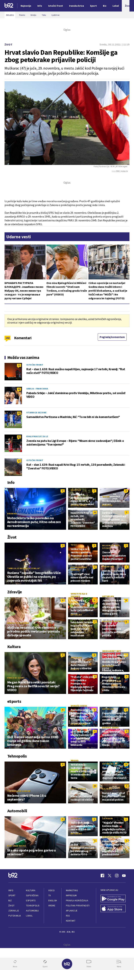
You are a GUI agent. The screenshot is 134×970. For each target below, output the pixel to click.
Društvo (76, 490)
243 (19, 413)
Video (51, 890)
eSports (30, 900)
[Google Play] (113, 899)
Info (10, 890)
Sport (12, 895)
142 (7, 338)
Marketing (72, 890)
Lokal (29, 915)
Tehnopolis (32, 905)
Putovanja (14, 915)
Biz (10, 900)
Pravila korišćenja (77, 900)
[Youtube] (124, 875)
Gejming (107, 789)
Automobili (32, 910)
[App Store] (113, 909)
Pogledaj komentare (112, 337)
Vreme (51, 905)
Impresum (71, 895)
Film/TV (74, 669)
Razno (106, 496)
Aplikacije (72, 910)
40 (19, 389)
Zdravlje (13, 910)
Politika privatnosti (78, 905)
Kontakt (71, 920)
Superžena (32, 895)
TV (49, 895)
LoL (9, 732)
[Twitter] (109, 875)
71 (19, 365)
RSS (68, 915)
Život (9, 44)
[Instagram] (116, 875)
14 (19, 460)
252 (19, 437)
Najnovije (26, 5)
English (52, 900)
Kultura (30, 890)
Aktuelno (108, 596)
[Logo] (9, 6)
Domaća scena (79, 705)
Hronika (12, 513)
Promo (75, 760)
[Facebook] (102, 875)
